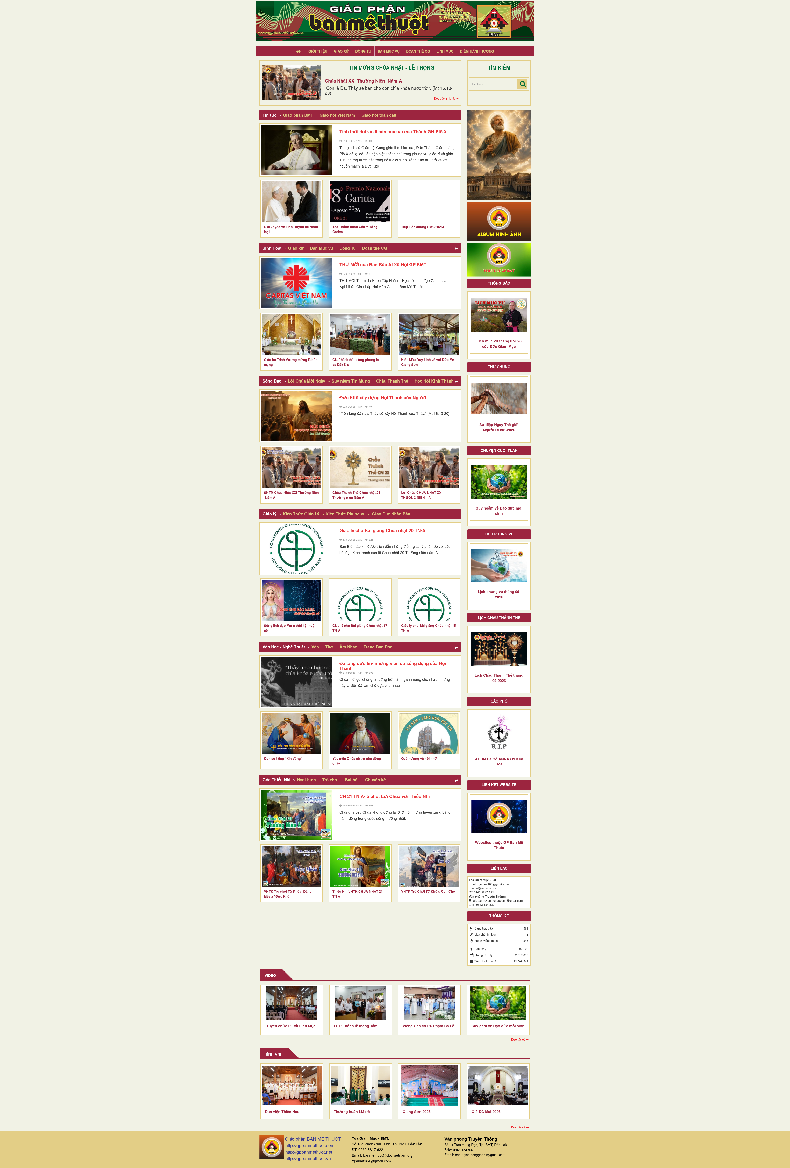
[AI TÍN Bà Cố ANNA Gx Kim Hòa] (499, 732)
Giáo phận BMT (298, 115)
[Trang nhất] (299, 51)
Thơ (329, 647)
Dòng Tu (347, 248)
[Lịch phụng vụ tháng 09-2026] (499, 565)
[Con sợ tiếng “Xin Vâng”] (292, 733)
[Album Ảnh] (499, 221)
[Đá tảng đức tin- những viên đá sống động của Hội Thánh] (296, 682)
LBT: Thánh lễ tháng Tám (356, 1025)
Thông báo (499, 283)
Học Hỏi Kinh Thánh (434, 381)
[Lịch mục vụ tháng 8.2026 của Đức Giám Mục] (499, 314)
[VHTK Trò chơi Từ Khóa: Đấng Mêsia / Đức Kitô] (292, 866)
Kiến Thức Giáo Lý (301, 514)
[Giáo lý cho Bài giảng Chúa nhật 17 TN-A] (360, 600)
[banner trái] (499, 155)
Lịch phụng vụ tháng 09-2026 (499, 594)
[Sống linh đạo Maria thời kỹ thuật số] (292, 600)
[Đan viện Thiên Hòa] (292, 1085)
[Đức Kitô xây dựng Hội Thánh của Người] (296, 416)
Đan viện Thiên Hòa (282, 1111)
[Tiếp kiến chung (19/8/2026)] (429, 201)
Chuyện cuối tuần (499, 450)
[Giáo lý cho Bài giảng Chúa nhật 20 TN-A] (296, 549)
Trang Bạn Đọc (378, 647)
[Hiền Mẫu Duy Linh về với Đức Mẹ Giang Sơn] (429, 334)
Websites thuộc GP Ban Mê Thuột (499, 845)
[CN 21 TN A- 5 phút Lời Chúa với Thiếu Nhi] (296, 815)
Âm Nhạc (348, 647)
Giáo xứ (296, 248)
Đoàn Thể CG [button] (418, 51)
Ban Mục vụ (321, 248)
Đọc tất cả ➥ (520, 1039)
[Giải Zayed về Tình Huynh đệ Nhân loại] (292, 201)
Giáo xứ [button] (341, 51)
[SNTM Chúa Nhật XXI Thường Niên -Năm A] (292, 467)
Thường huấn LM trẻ (352, 1111)
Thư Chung (499, 366)
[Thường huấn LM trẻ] (360, 1085)
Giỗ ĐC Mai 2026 (486, 1111)
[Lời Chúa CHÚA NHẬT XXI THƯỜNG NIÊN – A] (429, 467)
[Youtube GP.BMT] (499, 259)
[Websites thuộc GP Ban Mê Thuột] (499, 816)
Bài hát (352, 780)
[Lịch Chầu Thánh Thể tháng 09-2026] (499, 649)
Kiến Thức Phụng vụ (346, 514)
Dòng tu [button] (363, 51)
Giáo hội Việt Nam (337, 115)
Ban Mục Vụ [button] (389, 51)
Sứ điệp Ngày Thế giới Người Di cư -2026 (499, 427)
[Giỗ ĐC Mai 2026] (498, 1085)
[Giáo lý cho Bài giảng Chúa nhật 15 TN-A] (429, 600)
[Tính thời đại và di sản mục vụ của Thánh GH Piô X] (296, 150)
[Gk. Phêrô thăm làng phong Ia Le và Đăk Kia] (360, 334)
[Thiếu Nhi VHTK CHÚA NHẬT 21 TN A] (360, 866)
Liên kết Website (499, 784)
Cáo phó (499, 701)
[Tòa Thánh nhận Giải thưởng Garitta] (360, 201)
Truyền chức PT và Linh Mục (290, 1025)
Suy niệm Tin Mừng (351, 381)
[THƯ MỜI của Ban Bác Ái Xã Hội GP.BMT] (296, 283)
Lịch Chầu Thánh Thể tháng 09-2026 (499, 677)
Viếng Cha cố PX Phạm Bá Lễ (428, 1025)
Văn (315, 647)
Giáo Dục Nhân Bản (391, 514)
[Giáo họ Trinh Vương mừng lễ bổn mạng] (292, 334)
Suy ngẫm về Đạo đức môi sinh (499, 510)
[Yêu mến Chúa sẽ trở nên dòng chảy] (360, 733)
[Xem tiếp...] (457, 248)
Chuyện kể (375, 780)
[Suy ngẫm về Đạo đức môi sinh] (499, 482)
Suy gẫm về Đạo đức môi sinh (498, 1025)
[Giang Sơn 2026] (429, 1085)
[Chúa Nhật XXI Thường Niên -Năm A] (291, 82)
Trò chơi (330, 780)
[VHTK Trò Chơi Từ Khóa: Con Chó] (429, 866)
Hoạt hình (306, 780)
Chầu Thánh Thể (392, 381)
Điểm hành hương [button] (477, 51)
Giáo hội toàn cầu (378, 115)
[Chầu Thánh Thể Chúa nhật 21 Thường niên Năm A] (360, 467)
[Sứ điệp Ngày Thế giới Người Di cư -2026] (499, 398)
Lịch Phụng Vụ (499, 534)
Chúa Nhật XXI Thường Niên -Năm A (363, 80)
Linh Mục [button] (445, 51)
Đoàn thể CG (374, 248)
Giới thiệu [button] (317, 51)
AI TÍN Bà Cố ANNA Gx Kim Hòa (499, 761)
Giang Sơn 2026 (417, 1111)
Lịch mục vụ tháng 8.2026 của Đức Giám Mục (499, 343)
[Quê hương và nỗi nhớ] (429, 733)
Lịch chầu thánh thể (499, 617)
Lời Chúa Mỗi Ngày (306, 381)
